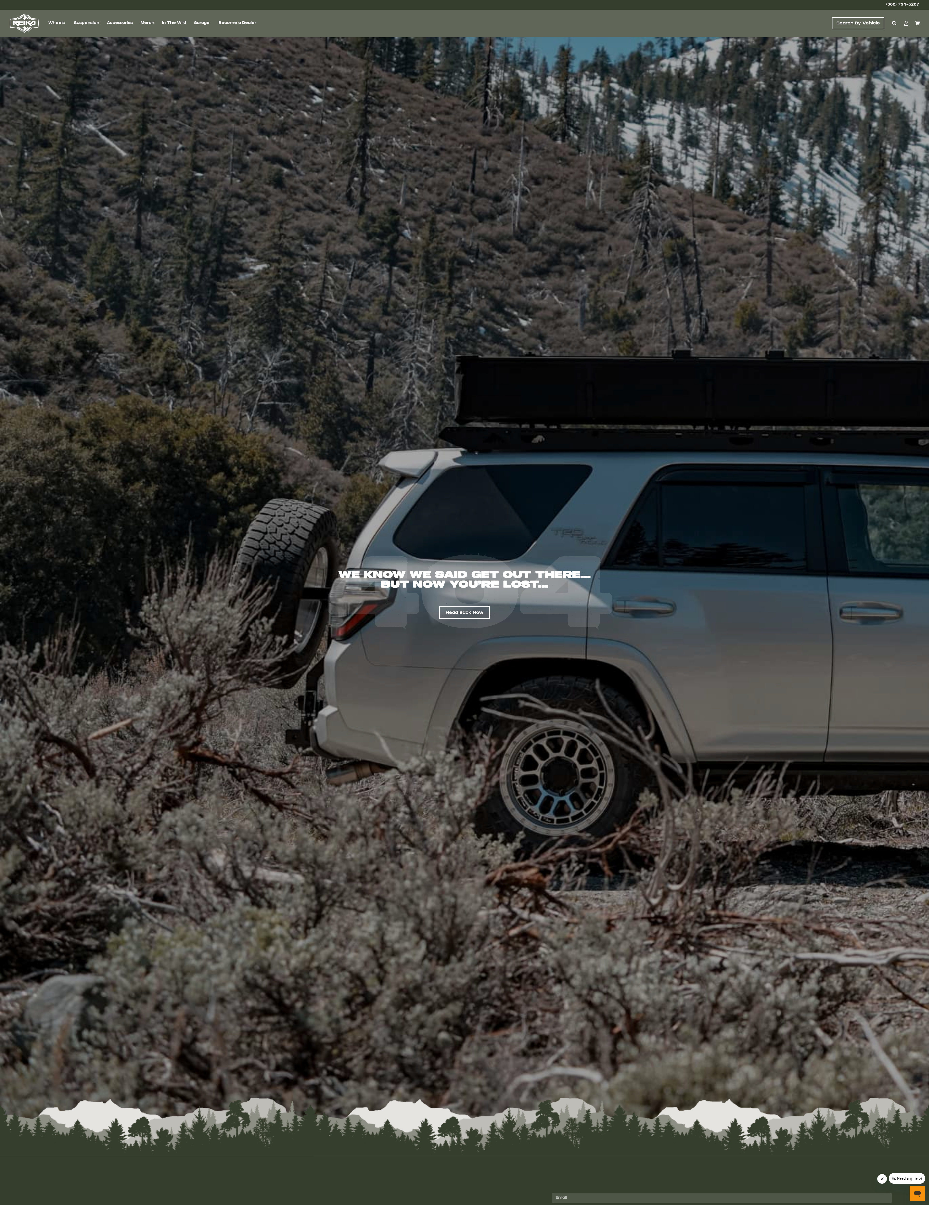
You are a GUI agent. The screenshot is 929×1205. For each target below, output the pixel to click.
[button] (894, 23)
